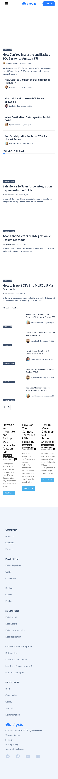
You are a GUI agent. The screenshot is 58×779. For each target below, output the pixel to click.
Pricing (8, 601)
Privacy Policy (11, 744)
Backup (9, 588)
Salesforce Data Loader (16, 659)
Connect (9, 594)
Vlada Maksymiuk (9, 244)
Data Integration (9, 181)
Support (9, 708)
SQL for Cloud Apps (14, 672)
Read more (9, 493)
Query (8, 571)
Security (9, 740)
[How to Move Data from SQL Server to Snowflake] (13, 357)
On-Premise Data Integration (18, 646)
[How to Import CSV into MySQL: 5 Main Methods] (29, 268)
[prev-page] (4, 407)
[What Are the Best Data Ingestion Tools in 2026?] (13, 375)
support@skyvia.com (14, 749)
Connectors (10, 578)
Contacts (9, 542)
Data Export (11, 623)
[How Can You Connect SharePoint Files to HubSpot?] (13, 338)
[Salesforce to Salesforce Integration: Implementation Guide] (29, 169)
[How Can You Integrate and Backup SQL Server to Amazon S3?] (29, 32)
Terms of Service (12, 735)
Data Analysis (11, 653)
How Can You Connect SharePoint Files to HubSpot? (28, 433)
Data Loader (8, 49)
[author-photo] (4, 63)
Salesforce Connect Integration (19, 666)
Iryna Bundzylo (14, 87)
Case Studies (11, 695)
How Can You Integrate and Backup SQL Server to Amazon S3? (26, 56)
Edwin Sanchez (14, 106)
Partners (9, 549)
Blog (7, 688)
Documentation (12, 714)
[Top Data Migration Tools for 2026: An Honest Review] (13, 393)
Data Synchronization (15, 630)
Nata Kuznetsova (12, 63)
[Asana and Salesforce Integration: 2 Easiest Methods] (29, 219)
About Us (9, 536)
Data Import (11, 617)
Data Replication (13, 636)
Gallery (8, 701)
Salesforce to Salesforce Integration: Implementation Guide (27, 188)
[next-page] (9, 407)
